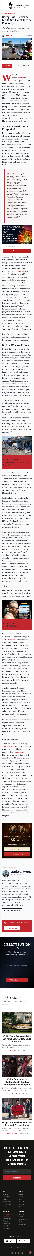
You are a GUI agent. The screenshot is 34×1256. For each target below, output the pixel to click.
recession (19, 752)
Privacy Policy (7, 1204)
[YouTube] (19, 1253)
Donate (20, 1216)
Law (19, 1206)
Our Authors (6, 1196)
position (19, 271)
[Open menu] (3, 5)
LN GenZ (5, 1226)
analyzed (11, 640)
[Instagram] (22, 1253)
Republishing (7, 1201)
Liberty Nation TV (8, 1218)
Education (21, 1204)
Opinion (20, 1196)
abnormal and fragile (11, 746)
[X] (12, 1253)
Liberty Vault (6, 1223)
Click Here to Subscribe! (17, 251)
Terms (5, 1206)
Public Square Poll (23, 1219)
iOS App (20, 1221)
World (20, 1199)
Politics (20, 1194)
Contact (5, 1199)
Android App (22, 1224)
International (6, 1228)
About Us (5, 1194)
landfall (20, 78)
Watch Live (6, 1221)
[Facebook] (15, 1253)
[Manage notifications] (30, 1252)
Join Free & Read (17, 854)
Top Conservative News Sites (8, 1215)
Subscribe (17, 1178)
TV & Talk (21, 1201)
